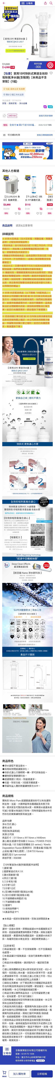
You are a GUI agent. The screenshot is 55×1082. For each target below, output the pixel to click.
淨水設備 (23, 103)
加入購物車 (19, 1073)
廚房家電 (13, 103)
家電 (4, 103)
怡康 (8, 73)
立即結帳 (42, 1073)
